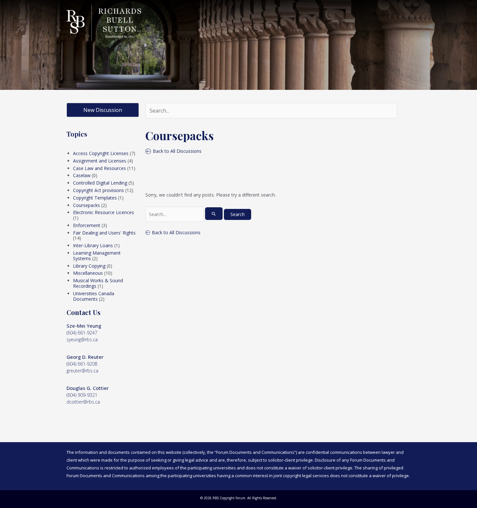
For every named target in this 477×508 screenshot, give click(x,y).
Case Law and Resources (99, 168)
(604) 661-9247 (82, 333)
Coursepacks (86, 205)
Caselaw (82, 175)
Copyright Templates (95, 198)
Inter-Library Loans (93, 245)
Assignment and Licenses (99, 161)
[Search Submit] (214, 213)
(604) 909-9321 (82, 395)
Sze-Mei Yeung (84, 325)
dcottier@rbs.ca (83, 402)
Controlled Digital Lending (100, 183)
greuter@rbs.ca (82, 371)
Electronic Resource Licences (103, 212)
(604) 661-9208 (82, 364)
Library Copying (89, 266)
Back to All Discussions (176, 232)
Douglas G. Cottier (88, 388)
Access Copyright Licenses (100, 153)
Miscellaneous (88, 273)
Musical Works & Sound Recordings (98, 283)
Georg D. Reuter (85, 357)
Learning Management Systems (97, 255)
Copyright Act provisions (98, 190)
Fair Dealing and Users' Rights (104, 233)
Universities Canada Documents (93, 296)
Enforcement (86, 225)
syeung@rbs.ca (82, 339)
